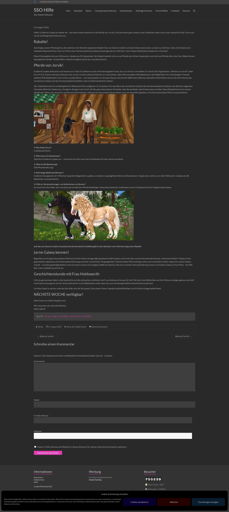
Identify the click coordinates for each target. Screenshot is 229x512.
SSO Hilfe (44, 10)
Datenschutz (39, 480)
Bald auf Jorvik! (45, 336)
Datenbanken (126, 10)
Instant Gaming (95, 480)
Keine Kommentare (99, 327)
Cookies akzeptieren (139, 502)
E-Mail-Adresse (41, 415)
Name (37, 400)
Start (68, 10)
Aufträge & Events (144, 10)
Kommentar (40, 361)
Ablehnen (174, 502)
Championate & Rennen (105, 10)
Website (37, 431)
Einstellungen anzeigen (208, 502)
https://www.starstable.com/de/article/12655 (68, 316)
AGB (36, 482)
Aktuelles (78, 10)
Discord (186, 10)
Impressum (38, 477)
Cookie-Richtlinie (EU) (43, 486)
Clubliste (175, 10)
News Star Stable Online (76, 327)
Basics (88, 10)
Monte (40, 327)
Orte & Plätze (161, 10)
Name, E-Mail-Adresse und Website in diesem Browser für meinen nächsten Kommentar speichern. (82, 447)
